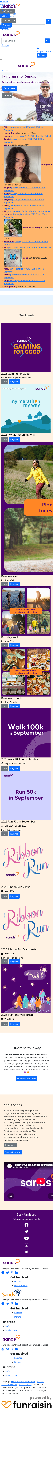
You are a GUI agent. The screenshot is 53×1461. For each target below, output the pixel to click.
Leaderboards (11, 1330)
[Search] (47, 40)
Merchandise (7, 16)
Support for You (8, 13)
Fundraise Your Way (26, 1078)
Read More (10, 1145)
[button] (26, 1225)
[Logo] (11, 5)
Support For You (12, 1152)
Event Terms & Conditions (23, 1381)
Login (6, 29)
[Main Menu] (1, 59)
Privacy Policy (25, 1384)
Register (18, 1312)
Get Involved (9, 20)
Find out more (20, 1285)
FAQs (7, 1326)
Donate (6, 25)
